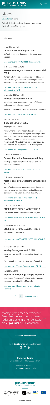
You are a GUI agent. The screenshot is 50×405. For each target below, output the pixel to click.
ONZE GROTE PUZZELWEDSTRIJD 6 (22, 209)
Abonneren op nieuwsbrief (25, 336)
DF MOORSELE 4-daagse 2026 (19, 50)
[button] (46, 4)
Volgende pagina (31, 296)
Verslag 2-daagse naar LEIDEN (19, 250)
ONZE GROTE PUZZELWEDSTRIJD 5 (22, 229)
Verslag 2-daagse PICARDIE (18, 98)
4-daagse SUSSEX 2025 (16, 123)
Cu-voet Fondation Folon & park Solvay (23, 158)
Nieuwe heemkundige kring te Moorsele (24, 274)
